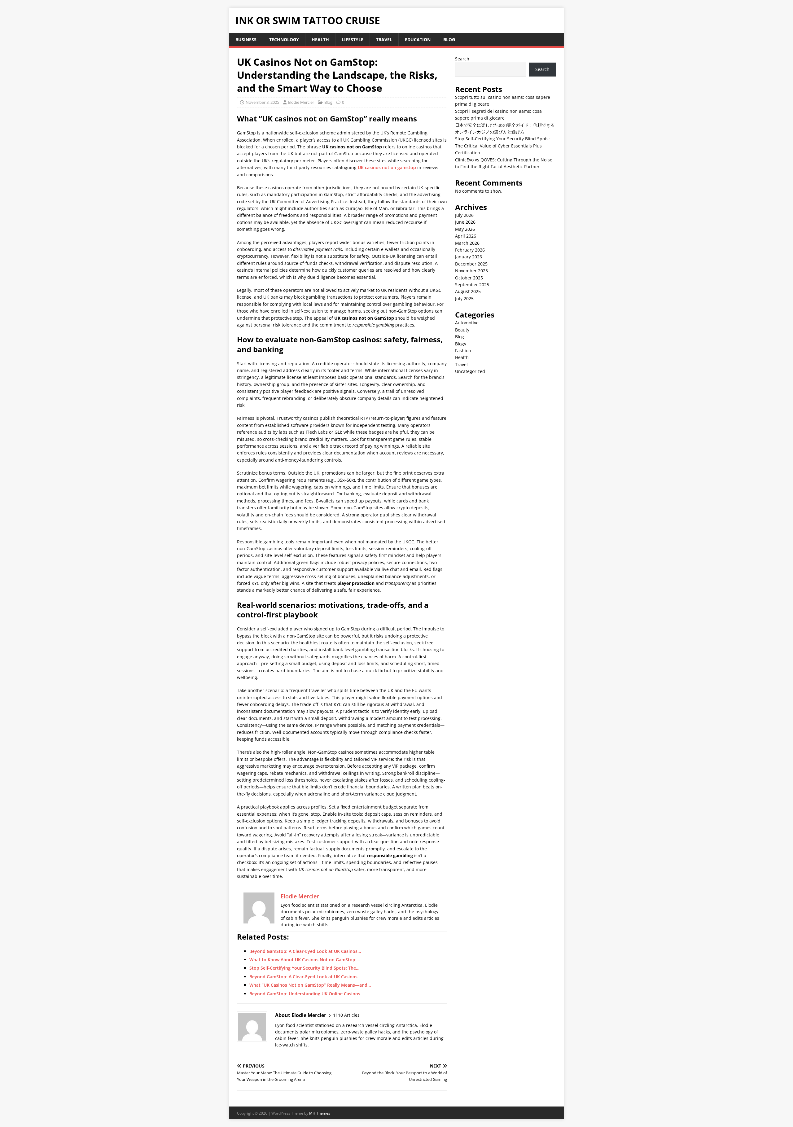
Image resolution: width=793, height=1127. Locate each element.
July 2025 (464, 298)
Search (462, 59)
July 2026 (464, 215)
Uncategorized (470, 371)
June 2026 (465, 222)
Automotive (467, 323)
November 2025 (471, 271)
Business (245, 39)
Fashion (463, 350)
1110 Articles (346, 1015)
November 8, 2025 (262, 102)
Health (320, 39)
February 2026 (470, 250)
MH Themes (319, 1113)
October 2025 (469, 278)
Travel (384, 39)
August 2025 (468, 291)
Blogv (460, 344)
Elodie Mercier (301, 102)
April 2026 (465, 236)
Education (418, 39)
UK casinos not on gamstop (387, 167)
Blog (449, 39)
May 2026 (465, 229)
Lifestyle (352, 39)
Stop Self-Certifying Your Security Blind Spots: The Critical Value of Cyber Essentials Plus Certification (502, 146)
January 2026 (468, 257)
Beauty (462, 330)
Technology (284, 39)
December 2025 (471, 264)
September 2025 (472, 284)
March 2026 (467, 243)
